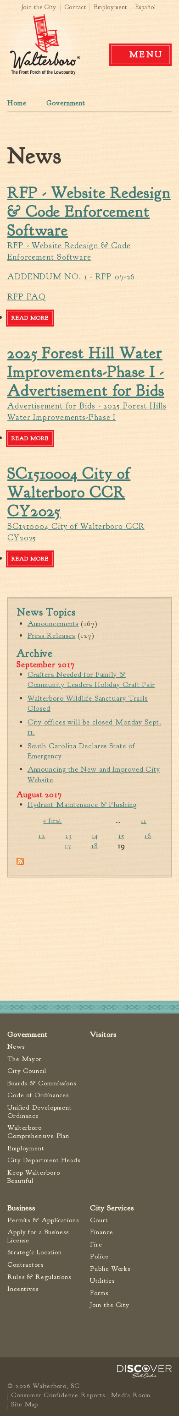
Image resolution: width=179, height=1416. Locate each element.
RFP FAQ (26, 297)
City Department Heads (43, 1160)
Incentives (23, 1289)
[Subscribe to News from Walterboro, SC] (20, 862)
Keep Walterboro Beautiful (33, 1176)
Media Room (130, 1395)
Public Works (110, 1268)
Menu (146, 54)
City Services (112, 1208)
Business (21, 1208)
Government (65, 103)
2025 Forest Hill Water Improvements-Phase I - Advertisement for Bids (85, 372)
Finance (101, 1232)
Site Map (24, 1404)
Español (145, 7)
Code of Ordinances (38, 1095)
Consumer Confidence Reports (58, 1395)
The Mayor (24, 1059)
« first (52, 820)
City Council (26, 1071)
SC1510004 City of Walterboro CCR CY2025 (68, 492)
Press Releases (52, 635)
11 (143, 820)
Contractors (25, 1264)
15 (121, 835)
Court (99, 1220)
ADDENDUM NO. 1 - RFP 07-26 (71, 277)
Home (17, 103)
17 (68, 845)
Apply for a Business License (38, 1236)
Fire (96, 1244)
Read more (32, 319)
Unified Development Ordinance (39, 1111)
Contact (75, 7)
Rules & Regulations (39, 1277)
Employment (110, 7)
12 (42, 835)
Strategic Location (34, 1252)
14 (95, 835)
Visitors (103, 1034)
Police (99, 1256)
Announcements (53, 623)
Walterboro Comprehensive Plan (38, 1131)
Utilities (102, 1280)
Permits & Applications (43, 1220)
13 (69, 835)
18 (94, 845)
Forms (99, 1293)
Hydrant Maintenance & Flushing (82, 804)
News (16, 1046)
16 (148, 835)
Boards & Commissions (41, 1083)
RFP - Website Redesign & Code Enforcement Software (89, 211)
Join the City (39, 7)
